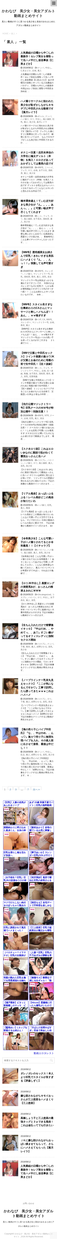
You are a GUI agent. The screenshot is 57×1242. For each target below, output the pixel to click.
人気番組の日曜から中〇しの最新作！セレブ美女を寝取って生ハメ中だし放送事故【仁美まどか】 (37, 1171)
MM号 (40, 167)
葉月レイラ (42, 122)
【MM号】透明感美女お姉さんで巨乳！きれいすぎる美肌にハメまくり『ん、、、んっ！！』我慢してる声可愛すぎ (37, 259)
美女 (50, 276)
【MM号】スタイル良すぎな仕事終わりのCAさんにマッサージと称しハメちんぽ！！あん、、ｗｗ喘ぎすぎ (37, 310)
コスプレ (42, 460)
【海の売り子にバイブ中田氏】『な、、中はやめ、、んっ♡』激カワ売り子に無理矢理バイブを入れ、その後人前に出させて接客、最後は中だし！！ (37, 738)
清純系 (46, 219)
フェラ (24, 170)
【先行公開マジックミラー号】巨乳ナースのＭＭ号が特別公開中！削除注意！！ (37, 408)
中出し (48, 68)
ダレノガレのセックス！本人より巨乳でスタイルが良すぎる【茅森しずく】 (37, 1077)
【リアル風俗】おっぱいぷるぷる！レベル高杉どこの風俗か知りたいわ (37, 497)
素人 (40, 70)
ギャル (41, 116)
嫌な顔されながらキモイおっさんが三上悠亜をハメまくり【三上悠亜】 (37, 1099)
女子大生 (43, 170)
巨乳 (31, 418)
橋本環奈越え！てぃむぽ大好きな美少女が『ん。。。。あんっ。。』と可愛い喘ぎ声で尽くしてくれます (37, 206)
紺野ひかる (42, 646)
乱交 (23, 754)
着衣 (33, 276)
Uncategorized (44, 594)
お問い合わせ (28, 1203)
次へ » (36, 789)
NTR (47, 415)
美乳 (44, 276)
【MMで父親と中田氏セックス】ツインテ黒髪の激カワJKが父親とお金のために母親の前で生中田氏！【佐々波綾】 (37, 358)
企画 (34, 70)
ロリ (32, 119)
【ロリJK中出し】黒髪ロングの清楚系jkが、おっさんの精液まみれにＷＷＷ (37, 587)
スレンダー (26, 322)
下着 (23, 646)
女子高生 (37, 219)
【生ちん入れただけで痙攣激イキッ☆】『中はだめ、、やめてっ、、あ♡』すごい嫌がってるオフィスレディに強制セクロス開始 (37, 632)
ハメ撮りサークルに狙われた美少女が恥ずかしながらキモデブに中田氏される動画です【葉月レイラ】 (37, 106)
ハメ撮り (25, 119)
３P (39, 319)
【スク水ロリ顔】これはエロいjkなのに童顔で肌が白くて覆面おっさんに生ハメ (37, 452)
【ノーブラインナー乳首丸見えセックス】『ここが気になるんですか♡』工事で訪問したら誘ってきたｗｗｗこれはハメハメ (37, 687)
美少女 (32, 122)
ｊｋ (40, 216)
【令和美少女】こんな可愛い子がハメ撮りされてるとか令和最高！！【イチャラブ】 (37, 542)
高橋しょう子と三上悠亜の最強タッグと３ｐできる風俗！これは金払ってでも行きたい (37, 1122)
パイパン (42, 550)
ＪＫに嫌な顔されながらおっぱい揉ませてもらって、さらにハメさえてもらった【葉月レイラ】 (37, 1146)
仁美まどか (26, 70)
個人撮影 (47, 119)
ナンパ (41, 68)
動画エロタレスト (44, 1053)
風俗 (28, 508)
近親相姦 (33, 376)
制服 (26, 373)
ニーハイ (49, 167)
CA (43, 319)
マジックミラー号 (41, 274)
